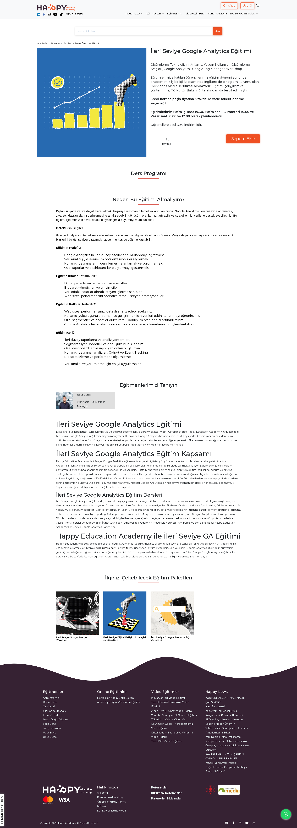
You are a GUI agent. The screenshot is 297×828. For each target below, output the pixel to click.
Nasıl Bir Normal (215, 706)
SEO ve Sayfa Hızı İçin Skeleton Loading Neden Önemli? (224, 721)
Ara (217, 31)
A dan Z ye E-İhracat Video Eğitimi (171, 710)
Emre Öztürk (51, 715)
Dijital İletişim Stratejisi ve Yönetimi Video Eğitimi (172, 734)
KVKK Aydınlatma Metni (111, 810)
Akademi (102, 792)
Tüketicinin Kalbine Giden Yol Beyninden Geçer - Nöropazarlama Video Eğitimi (172, 724)
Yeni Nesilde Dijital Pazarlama (223, 736)
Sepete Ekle (243, 138)
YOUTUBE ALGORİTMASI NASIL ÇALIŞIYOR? (225, 700)
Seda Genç (49, 723)
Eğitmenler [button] (153, 13)
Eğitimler (55, 43)
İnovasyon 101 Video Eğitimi (168, 697)
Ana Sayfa (42, 43)
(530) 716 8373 (74, 14)
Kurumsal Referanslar (166, 793)
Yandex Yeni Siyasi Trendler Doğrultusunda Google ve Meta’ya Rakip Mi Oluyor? (226, 767)
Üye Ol (247, 5)
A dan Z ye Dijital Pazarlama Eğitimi (118, 702)
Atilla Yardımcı (51, 697)
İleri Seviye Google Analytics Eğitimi (81, 43)
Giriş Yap (229, 5)
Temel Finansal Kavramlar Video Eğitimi (170, 704)
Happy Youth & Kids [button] (242, 13)
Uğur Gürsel (50, 736)
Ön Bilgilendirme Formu (111, 801)
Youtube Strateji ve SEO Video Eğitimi (174, 715)
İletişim (101, 806)
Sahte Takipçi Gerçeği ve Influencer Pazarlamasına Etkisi (226, 730)
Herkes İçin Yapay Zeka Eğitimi (115, 697)
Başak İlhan (50, 702)
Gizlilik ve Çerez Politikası (2, 810)
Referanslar (159, 787)
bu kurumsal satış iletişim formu (115, 548)
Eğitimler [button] (173, 13)
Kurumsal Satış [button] (218, 13)
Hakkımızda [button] (132, 13)
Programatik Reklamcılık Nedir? (224, 715)
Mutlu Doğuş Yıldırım (55, 719)
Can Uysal (49, 706)
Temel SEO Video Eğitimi (166, 741)
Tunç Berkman (52, 728)
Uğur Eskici (49, 732)
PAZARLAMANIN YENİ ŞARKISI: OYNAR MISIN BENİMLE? (225, 756)
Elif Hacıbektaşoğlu (54, 710)
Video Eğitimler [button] (195, 13)
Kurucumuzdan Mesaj (110, 797)
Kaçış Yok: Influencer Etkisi (221, 710)
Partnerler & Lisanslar (166, 798)
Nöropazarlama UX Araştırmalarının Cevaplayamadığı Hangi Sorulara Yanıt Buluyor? (227, 745)
